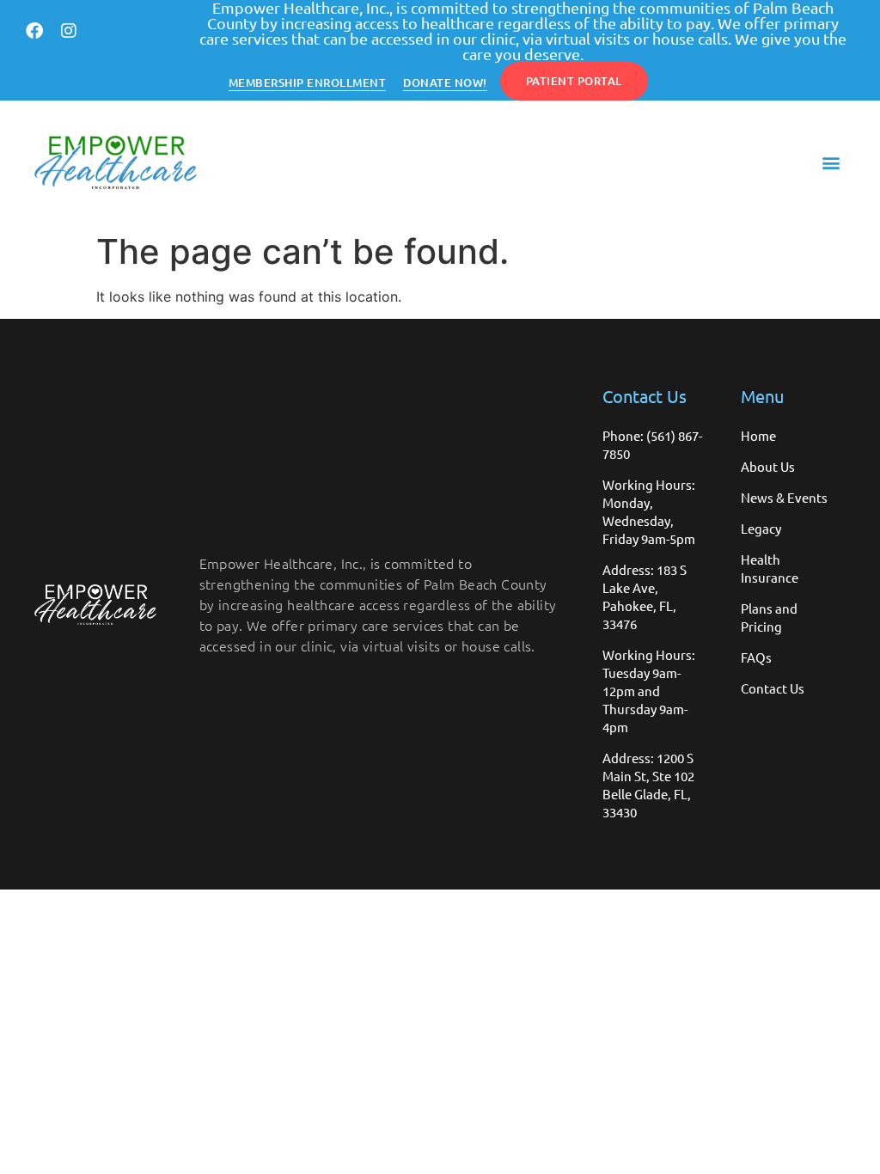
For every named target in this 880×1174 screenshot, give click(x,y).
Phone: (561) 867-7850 (652, 444)
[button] (831, 163)
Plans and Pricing (769, 617)
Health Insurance (769, 568)
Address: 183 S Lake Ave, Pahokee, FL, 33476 (644, 596)
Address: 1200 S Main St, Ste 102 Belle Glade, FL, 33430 (648, 784)
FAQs (756, 657)
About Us (768, 466)
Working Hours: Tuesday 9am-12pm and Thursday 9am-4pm (648, 690)
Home (758, 435)
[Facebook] (34, 31)
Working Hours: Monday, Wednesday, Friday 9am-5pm (648, 511)
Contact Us (772, 688)
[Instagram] (68, 31)
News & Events (784, 497)
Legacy (761, 528)
